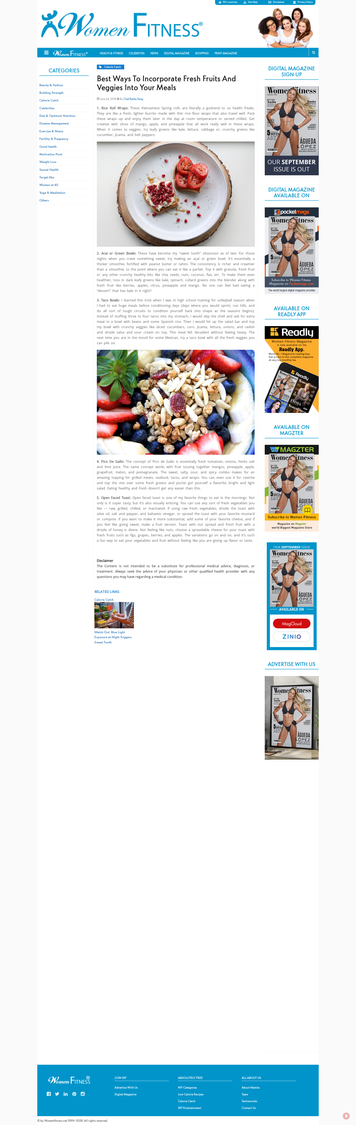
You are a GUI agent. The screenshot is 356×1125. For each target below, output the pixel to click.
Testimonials (249, 1101)
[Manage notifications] (346, 1116)
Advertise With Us (126, 1087)
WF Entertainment (189, 1108)
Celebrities (46, 108)
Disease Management (54, 123)
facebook (48, 1093)
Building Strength (51, 93)
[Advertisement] (291, 832)
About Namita (251, 1087)
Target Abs (46, 177)
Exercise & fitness (51, 131)
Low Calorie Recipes (191, 1094)
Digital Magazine (125, 1094)
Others (44, 200)
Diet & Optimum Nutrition (57, 116)
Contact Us (249, 1108)
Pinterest (74, 1093)
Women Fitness (122, 24)
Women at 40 (48, 185)
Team (245, 1094)
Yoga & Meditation (52, 193)
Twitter (57, 1093)
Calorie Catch (112, 67)
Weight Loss (47, 162)
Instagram (82, 1093)
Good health (48, 146)
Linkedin (65, 1093)
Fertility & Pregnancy (53, 139)
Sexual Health (49, 169)
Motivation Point (50, 154)
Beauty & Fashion (51, 85)
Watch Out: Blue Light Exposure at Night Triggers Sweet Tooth (113, 637)
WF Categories (187, 1087)
